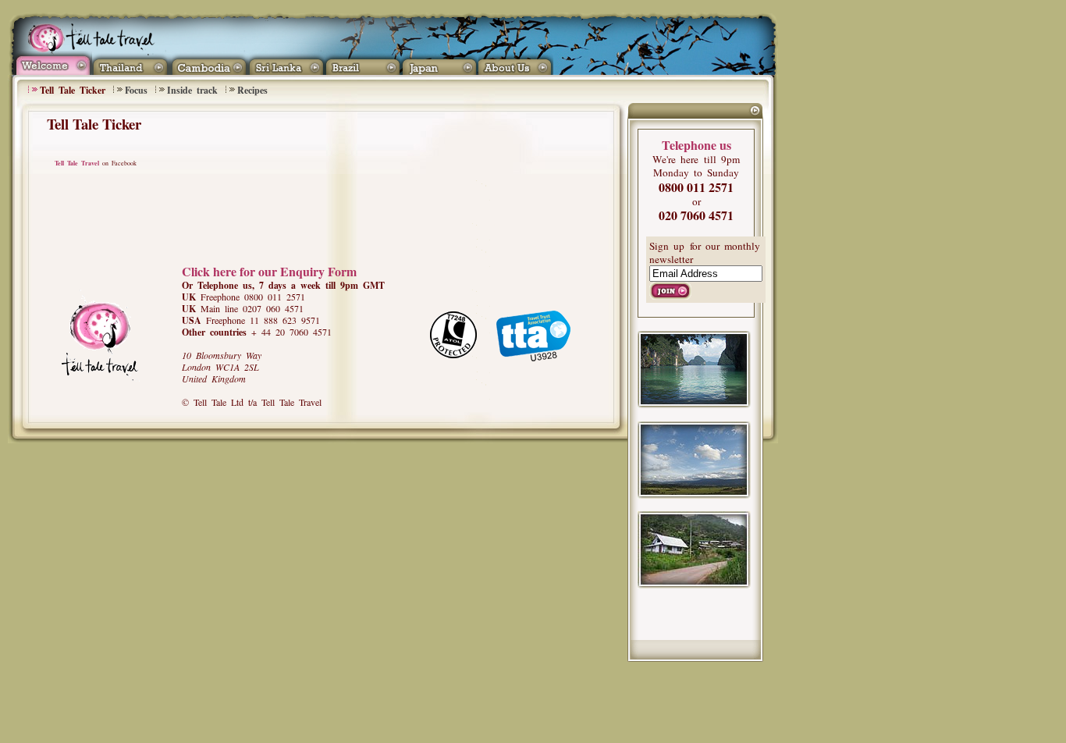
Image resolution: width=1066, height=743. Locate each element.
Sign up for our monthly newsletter (704, 252)
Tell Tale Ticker (72, 90)
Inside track (192, 90)
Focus (136, 90)
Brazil (362, 62)
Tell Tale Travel (77, 163)
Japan (439, 62)
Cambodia (208, 62)
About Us (518, 62)
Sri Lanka (285, 62)
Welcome (52, 62)
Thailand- (130, 62)
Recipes (252, 90)
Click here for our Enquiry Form (269, 271)
